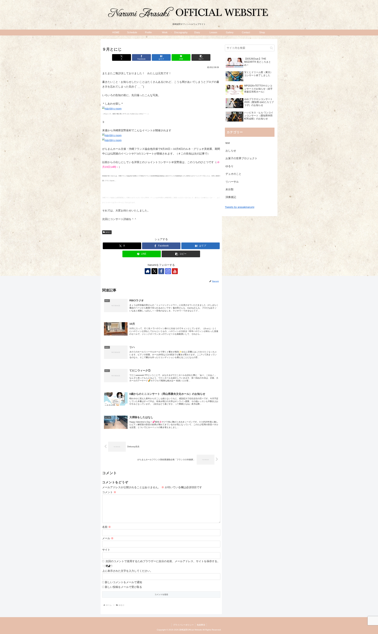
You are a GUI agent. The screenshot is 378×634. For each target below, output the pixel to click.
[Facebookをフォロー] (161, 271)
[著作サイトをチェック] (148, 271)
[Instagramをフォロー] (168, 271)
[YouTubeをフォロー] (175, 271)
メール (108, 538)
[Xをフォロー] (154, 271)
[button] (201, 57)
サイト (106, 549)
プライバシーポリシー (183, 625)
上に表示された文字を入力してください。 (127, 570)
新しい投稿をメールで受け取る (123, 587)
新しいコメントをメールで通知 (123, 582)
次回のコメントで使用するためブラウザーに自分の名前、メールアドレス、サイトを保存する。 (163, 561)
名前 (106, 526)
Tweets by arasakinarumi (239, 207)
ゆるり (108, 232)
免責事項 (201, 625)
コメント (109, 492)
